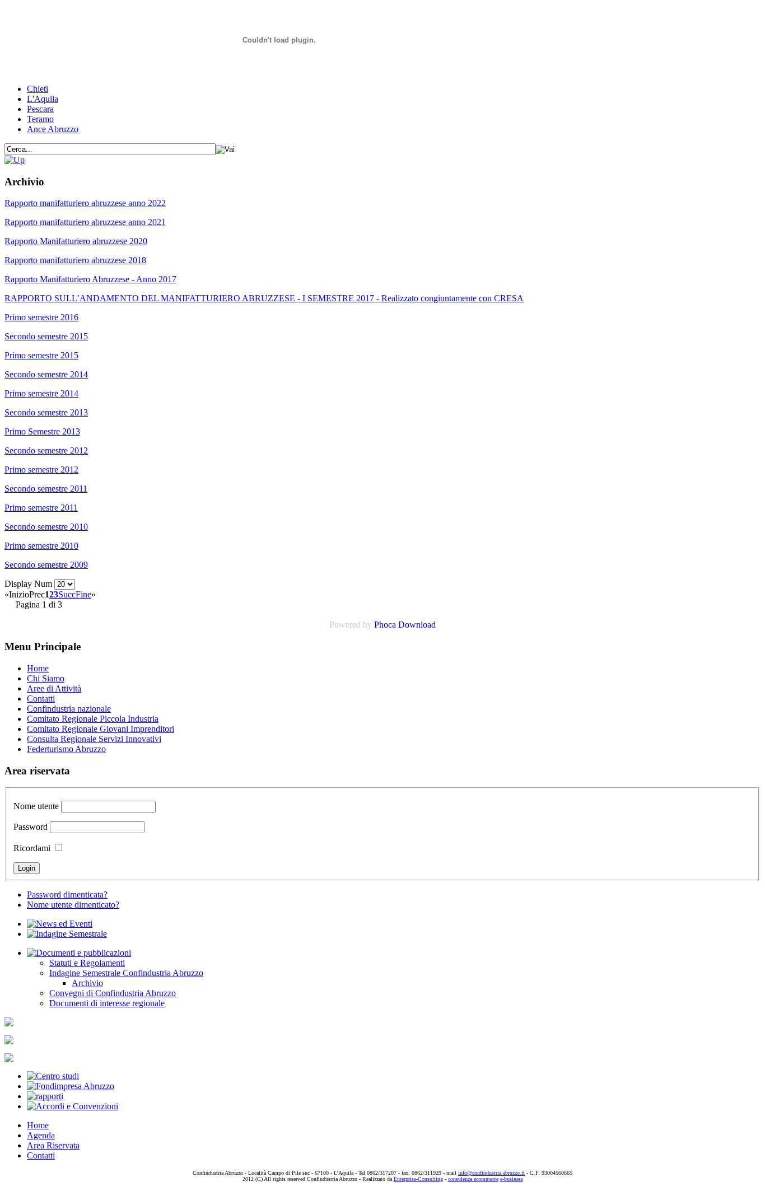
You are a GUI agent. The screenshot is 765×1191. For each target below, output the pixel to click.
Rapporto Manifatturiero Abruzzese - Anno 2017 (90, 279)
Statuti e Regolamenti (87, 963)
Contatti (41, 698)
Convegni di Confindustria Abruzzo (112, 993)
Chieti (37, 89)
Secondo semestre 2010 (46, 526)
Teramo (40, 119)
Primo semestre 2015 (41, 355)
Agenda (41, 1135)
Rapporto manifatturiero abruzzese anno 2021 (85, 222)
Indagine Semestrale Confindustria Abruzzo (126, 973)
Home (38, 668)
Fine (83, 594)
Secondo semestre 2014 (46, 374)
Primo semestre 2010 (41, 545)
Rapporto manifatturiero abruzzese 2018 (75, 260)
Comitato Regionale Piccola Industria (92, 718)
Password (30, 827)
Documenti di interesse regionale (107, 1003)
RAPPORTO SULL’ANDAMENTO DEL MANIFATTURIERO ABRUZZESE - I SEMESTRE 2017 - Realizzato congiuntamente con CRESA (264, 298)
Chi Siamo (45, 678)
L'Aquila (42, 99)
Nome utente (36, 806)
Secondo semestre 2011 (45, 488)
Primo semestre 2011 (41, 507)
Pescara (40, 109)
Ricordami (31, 848)
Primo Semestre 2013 (42, 431)
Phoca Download (405, 624)
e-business (511, 1179)
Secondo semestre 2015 (46, 336)
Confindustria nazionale (69, 708)
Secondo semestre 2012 (46, 450)
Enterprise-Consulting (418, 1179)
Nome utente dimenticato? (73, 904)
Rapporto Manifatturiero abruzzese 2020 (75, 241)
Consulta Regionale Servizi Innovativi (94, 739)
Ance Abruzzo (52, 129)
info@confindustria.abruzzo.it (491, 1173)
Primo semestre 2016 (41, 317)
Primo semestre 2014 (41, 393)
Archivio (87, 983)
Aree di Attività (54, 688)
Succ (67, 594)
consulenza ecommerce (473, 1179)
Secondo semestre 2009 (46, 564)
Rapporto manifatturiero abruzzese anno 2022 (85, 203)
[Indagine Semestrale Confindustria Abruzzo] (14, 160)
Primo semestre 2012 (41, 469)
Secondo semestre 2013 (46, 412)
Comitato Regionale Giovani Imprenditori (100, 729)
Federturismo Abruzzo (66, 749)
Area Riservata (53, 1145)
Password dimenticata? (67, 894)
